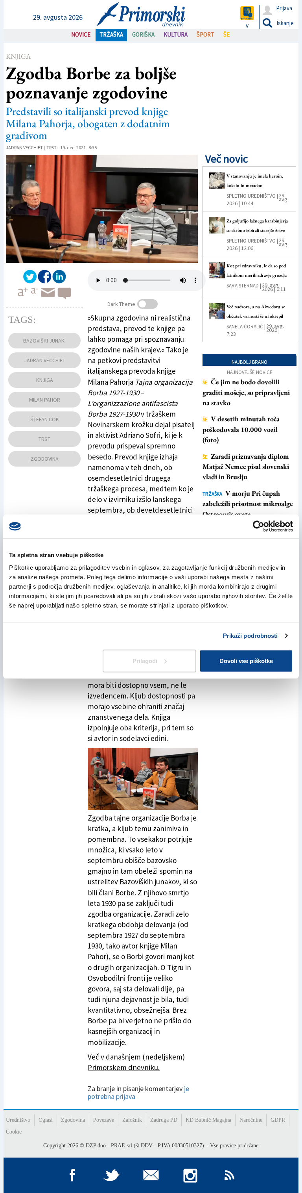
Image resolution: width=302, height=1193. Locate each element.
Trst (51, 147)
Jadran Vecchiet (24, 147)
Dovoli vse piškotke (246, 660)
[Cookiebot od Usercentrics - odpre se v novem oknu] (258, 526)
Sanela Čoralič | (245, 326)
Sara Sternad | (243, 285)
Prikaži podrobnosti (250, 635)
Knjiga (18, 56)
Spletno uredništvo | (252, 196)
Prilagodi (145, 660)
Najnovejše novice (250, 372)
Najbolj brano (249, 362)
